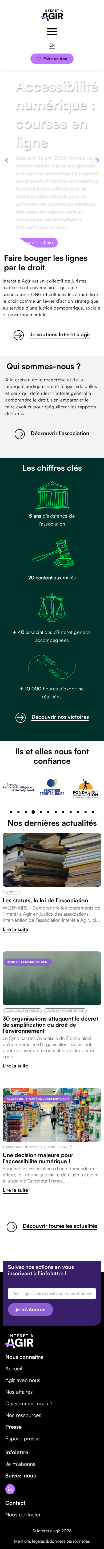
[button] (6, 160)
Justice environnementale (65, 1010)
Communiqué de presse (22, 1010)
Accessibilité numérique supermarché (38, 1099)
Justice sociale (58, 1147)
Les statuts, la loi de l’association (45, 900)
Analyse (11, 892)
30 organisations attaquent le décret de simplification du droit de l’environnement (50, 1025)
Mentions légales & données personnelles (52, 1541)
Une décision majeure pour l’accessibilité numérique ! (38, 1158)
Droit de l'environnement (28, 962)
